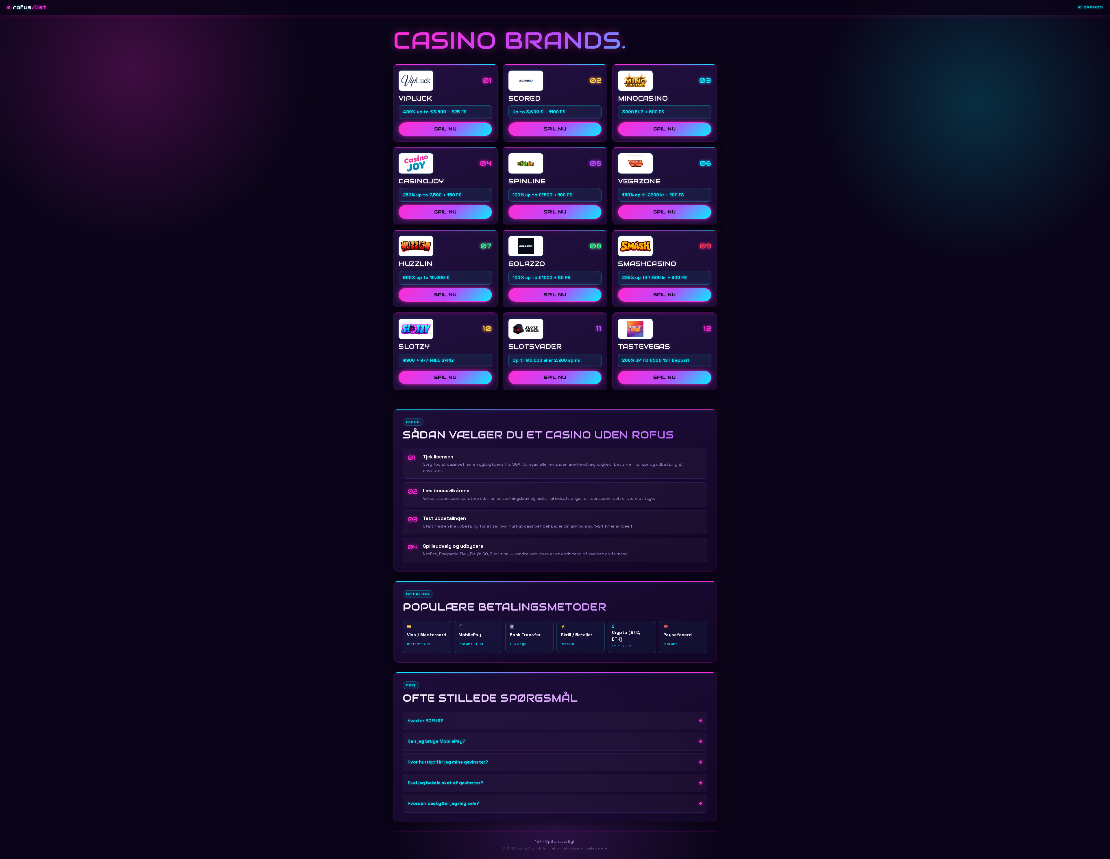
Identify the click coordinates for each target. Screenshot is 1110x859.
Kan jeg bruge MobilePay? (436, 741)
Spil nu (445, 129)
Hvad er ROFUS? (425, 721)
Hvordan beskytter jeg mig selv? (443, 803)
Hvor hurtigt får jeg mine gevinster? (448, 762)
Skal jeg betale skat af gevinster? (445, 783)
